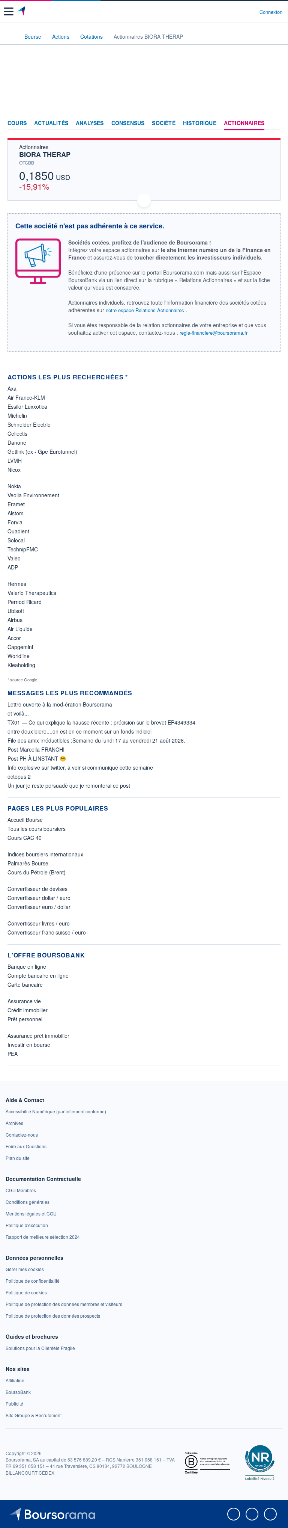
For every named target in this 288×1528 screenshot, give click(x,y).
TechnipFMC (23, 549)
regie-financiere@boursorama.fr (214, 332)
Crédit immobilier (28, 1010)
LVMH (15, 460)
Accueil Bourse (25, 819)
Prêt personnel (25, 1019)
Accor (14, 638)
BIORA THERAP (44, 154)
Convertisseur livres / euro (39, 923)
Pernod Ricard (25, 601)
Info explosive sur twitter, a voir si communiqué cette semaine (80, 767)
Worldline (19, 656)
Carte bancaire (25, 984)
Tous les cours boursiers (37, 828)
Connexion (271, 12)
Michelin (17, 415)
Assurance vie (24, 1001)
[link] (56, 1111)
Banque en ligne (27, 966)
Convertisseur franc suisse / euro (47, 932)
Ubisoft (16, 611)
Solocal (16, 540)
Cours (17, 123)
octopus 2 (19, 776)
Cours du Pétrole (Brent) (37, 872)
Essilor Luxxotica (27, 406)
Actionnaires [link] (244, 123)
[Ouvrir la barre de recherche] (239, 11)
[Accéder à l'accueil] (11, 36)
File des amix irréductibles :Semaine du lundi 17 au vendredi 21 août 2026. (96, 740)
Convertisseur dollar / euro (39, 897)
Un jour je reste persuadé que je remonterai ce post (69, 785)
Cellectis (17, 433)
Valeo (14, 558)
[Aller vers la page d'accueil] (22, 11)
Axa (12, 388)
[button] (8, 11)
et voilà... (18, 713)
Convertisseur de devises (38, 888)
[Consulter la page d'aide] (250, 11)
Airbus (15, 620)
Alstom (16, 513)
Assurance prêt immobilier (38, 1035)
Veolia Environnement (33, 495)
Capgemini (20, 647)
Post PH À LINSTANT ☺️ (37, 758)
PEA (13, 1053)
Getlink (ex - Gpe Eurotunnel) (42, 451)
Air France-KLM (26, 397)
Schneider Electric (29, 424)
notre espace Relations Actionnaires (145, 310)
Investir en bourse (29, 1044)
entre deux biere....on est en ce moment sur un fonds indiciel (80, 731)
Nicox (14, 469)
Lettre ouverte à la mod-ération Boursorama (60, 704)
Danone (17, 442)
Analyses (90, 123)
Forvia (15, 522)
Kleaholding (21, 665)
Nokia (14, 486)
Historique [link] (199, 123)
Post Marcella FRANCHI (36, 749)
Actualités (51, 123)
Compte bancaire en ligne (38, 975)
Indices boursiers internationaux (45, 854)
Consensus (128, 123)
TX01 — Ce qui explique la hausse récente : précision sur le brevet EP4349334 (101, 722)
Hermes (17, 583)
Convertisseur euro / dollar (39, 906)
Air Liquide (20, 629)
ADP (13, 567)
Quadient (18, 531)
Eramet (16, 504)
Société (163, 123)
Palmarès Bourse (28, 863)
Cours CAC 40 (25, 837)
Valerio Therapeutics (32, 592)
